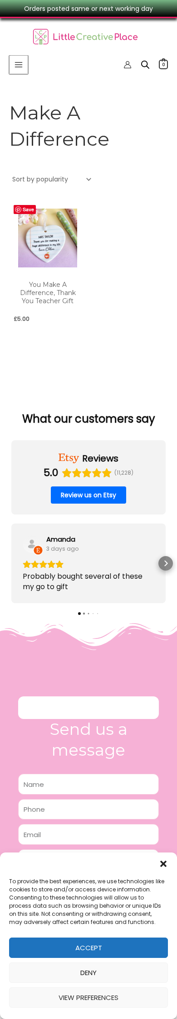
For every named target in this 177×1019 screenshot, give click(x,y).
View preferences (88, 997)
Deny (88, 972)
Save (28, 209)
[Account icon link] (127, 65)
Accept (88, 947)
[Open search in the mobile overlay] (145, 64)
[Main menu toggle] (18, 64)
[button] (163, 863)
